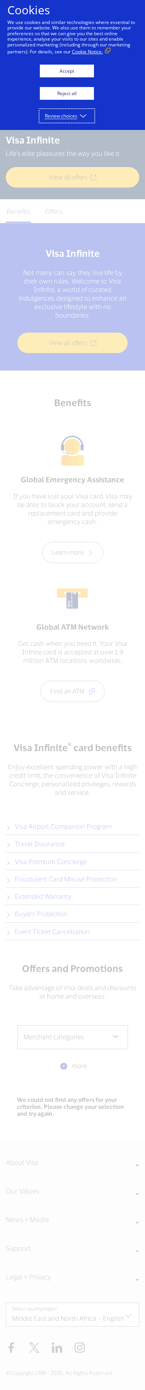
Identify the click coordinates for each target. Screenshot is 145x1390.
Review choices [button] (61, 116)
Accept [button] (67, 71)
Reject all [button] (67, 93)
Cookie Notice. (87, 51)
